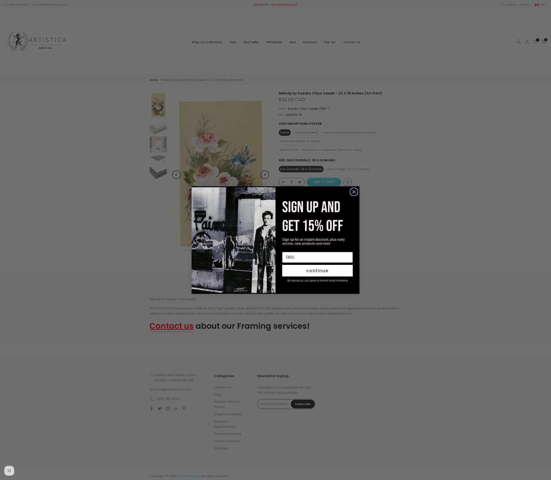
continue (317, 271)
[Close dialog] (354, 192)
